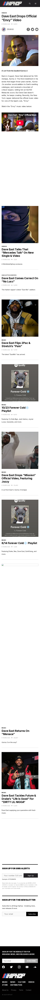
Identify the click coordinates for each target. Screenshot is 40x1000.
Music (4, 340)
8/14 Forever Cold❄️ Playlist (19, 543)
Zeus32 (10, 29)
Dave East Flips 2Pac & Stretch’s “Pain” (16, 344)
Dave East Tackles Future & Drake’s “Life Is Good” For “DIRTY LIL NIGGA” (19, 799)
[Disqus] (20, 171)
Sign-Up (31, 876)
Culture (22, 982)
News (12, 982)
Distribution (16, 985)
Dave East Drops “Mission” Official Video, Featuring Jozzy (19, 478)
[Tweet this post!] (32, 29)
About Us (5, 990)
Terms (21, 990)
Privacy (13, 990)
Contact (28, 990)
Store (5, 985)
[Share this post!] (28, 29)
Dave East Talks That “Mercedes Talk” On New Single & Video (18, 252)
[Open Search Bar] (30, 3)
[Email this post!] (36, 29)
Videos (4, 13)
